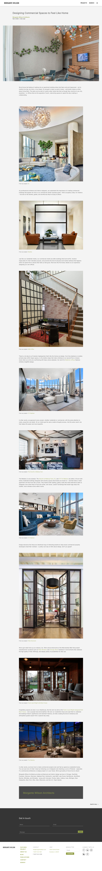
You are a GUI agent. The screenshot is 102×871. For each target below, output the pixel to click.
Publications (24, 857)
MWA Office (31, 349)
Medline (30, 251)
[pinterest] (87, 854)
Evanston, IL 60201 (54, 851)
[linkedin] (87, 850)
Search (91, 3)
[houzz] (84, 854)
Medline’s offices (70, 360)
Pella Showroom (32, 640)
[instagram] (91, 850)
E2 (28, 183)
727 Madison (31, 413)
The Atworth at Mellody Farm (35, 471)
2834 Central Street (54, 849)
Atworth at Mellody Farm (46, 478)
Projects (84, 3)
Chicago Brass (54, 649)
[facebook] (84, 850)
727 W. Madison (63, 478)
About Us (23, 852)
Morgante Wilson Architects (21, 17)
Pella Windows (42, 649)
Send (80, 831)
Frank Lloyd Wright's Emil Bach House (37, 703)
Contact (23, 860)
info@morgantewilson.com (39, 849)
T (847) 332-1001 (37, 851)
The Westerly (31, 760)
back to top (93, 804)
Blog (22, 854)
